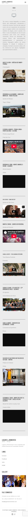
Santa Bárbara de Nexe (9, 295)
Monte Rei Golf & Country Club (11, 404)
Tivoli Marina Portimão (9, 257)
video (3, 462)
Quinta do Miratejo (8, 98)
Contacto (4, 455)
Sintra (4, 366)
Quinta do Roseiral (8, 227)
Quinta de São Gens (8, 202)
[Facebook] (15, 514)
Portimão (5, 260)
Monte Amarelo (7, 169)
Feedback (4, 459)
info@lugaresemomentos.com (9, 501)
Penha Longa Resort (8, 134)
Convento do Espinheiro (9, 327)
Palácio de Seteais (8, 362)
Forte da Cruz (6, 137)
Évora (4, 331)
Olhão (4, 172)
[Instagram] (12, 514)
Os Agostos (6, 292)
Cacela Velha (6, 407)
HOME (3, 465)
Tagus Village (6, 102)
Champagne (6, 67)
